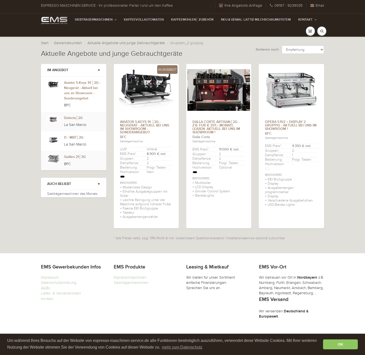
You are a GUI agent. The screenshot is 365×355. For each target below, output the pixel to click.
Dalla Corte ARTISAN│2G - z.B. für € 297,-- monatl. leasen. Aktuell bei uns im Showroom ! (216, 127)
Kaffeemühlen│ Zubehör (192, 19)
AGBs (45, 288)
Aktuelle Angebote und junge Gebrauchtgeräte (126, 43)
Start (44, 43)
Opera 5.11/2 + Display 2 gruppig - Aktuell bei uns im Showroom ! (291, 125)
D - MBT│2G (73, 137)
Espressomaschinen (130, 277)
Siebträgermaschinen (93, 19)
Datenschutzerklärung (58, 282)
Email (320, 5)
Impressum (50, 277)
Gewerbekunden (68, 43)
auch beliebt (59, 184)
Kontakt (305, 19)
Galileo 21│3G (75, 157)
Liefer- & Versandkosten (61, 293)
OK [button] (340, 344)
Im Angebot (57, 70)
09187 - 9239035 (288, 5)
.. (211, 5)
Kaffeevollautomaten (144, 19)
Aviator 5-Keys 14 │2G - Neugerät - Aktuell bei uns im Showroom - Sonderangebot (144, 127)
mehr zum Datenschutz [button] (182, 347)
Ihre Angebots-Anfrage (243, 5)
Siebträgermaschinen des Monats (72, 194)
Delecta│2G (73, 118)
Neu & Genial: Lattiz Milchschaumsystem (256, 19)
